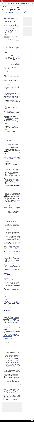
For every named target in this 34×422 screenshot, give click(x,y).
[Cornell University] (2, 1)
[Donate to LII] (26, 3)
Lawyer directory (16, 3)
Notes (7, 12)
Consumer (16, 331)
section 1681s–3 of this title (11, 38)
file (7, 92)
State (6, 193)
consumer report (13, 23)
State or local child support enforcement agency (13, 121)
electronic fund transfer (14, 306)
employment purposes (8, 32)
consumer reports (16, 246)
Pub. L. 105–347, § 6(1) (9, 396)
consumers (14, 72)
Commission (7, 330)
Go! (18, 7)
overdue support (9, 118)
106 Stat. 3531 (4, 395)
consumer (8, 21)
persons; (15, 50)
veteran (7, 384)
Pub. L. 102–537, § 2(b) (13, 394)
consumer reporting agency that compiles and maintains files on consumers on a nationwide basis (11, 244)
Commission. (8, 382)
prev (19, 14)
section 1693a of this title (13, 307)
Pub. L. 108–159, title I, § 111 (6, 397)
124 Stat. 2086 (15, 398)
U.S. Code (4, 5)
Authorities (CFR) (11, 12)
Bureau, (15, 277)
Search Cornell (31, 1)
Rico (4, 194)
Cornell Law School (6, 1)
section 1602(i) (13, 290)
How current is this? (26, 13)
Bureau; (13, 284)
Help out (24, 3)
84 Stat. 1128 (6, 394)
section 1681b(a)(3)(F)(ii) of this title (14, 145)
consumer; (14, 173)
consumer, (15, 157)
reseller (10, 320)
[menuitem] (9, 3)
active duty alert (6, 263)
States (16, 282)
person (8, 18)
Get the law (12, 3)
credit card (8, 298)
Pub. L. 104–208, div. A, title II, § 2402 (10, 395)
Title (2, 7)
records (8, 337)
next (20, 14)
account (7, 145)
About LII (9, 3)
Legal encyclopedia (20, 3)
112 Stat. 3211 (18, 396)
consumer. (7, 84)
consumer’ (13, 25)
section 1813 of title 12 (6, 313)
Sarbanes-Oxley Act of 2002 (12, 379)
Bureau (14, 152)
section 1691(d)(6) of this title (7, 152)
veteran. (16, 392)
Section (10, 7)
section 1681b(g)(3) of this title (11, 65)
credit (16, 25)
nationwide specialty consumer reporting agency (10, 334)
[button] (32, 3)
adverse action (14, 126)
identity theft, (11, 267)
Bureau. (13, 330)
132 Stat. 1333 (15, 399)
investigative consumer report (11, 75)
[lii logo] (3, 3)
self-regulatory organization (15, 353)
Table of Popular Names (27, 10)
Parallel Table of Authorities (26, 12)
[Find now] (32, 3)
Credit (6, 251)
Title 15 (7, 5)
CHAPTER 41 (10, 5)
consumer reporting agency (12, 82)
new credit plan (9, 289)
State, (15, 281)
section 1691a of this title (7, 310)
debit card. (15, 296)
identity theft (11, 279)
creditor (15, 83)
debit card (8, 301)
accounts (5, 304)
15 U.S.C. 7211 (17, 379)
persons (18, 42)
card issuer (12, 293)
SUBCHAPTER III (14, 5)
